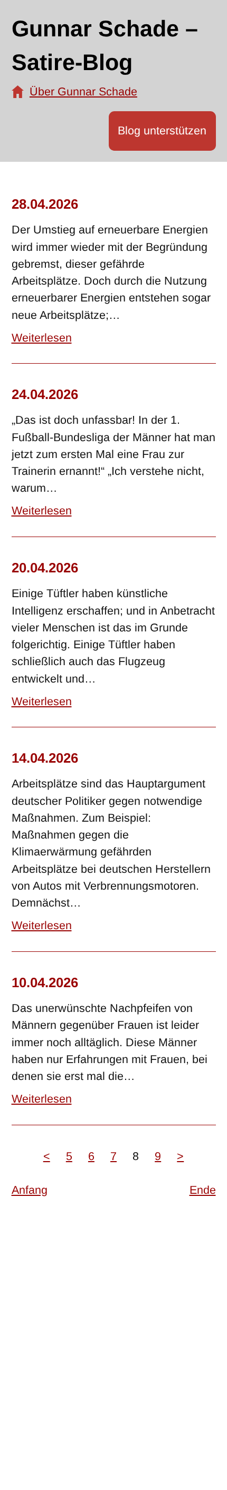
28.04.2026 (45, 204)
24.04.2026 (45, 394)
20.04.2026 (45, 567)
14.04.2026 (45, 758)
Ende (203, 1190)
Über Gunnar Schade (83, 91)
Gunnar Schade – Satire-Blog (105, 45)
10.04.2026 (45, 982)
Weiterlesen (42, 338)
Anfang (30, 1190)
